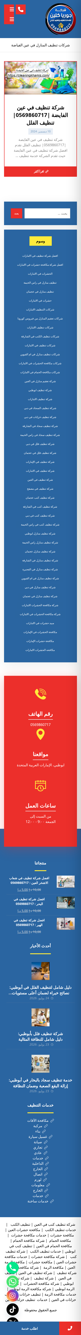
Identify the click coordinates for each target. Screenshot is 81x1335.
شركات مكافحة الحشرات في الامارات (40, 363)
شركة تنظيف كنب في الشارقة (40, 506)
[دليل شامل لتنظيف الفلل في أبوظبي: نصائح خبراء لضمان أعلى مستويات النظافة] (41, 971)
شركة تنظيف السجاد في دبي (40, 408)
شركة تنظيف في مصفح (40, 489)
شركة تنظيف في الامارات (40, 471)
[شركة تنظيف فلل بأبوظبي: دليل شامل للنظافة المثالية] (41, 1017)
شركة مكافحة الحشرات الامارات (40, 605)
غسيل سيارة (38, 1136)
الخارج (38, 1168)
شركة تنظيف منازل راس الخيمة (40, 542)
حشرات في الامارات (40, 300)
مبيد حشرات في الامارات (40, 623)
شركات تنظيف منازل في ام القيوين (40, 354)
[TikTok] (13, 1309)
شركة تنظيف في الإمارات (40, 462)
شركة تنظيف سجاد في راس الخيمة (40, 435)
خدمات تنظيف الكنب (45, 1251)
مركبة (37, 1125)
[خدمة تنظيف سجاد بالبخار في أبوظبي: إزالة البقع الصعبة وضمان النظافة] (41, 1064)
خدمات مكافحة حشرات (28, 1235)
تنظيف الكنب (20, 1224)
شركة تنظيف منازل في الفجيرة (40, 569)
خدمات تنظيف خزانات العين (26, 1299)
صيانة (38, 1141)
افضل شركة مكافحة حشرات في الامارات (40, 265)
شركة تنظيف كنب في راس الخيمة (40, 524)
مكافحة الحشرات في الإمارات (40, 632)
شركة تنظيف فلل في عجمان (40, 453)
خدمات (38, 1158)
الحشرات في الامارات (40, 274)
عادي (38, 1152)
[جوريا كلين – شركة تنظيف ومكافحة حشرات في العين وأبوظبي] (61, 19)
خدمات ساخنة (37, 1201)
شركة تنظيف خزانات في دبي (40, 417)
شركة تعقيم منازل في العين (40, 381)
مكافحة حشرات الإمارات (40, 641)
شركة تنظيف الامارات (40, 399)
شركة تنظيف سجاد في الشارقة (40, 426)
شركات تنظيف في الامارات (40, 345)
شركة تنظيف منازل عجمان (40, 551)
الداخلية (37, 1163)
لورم (37, 1179)
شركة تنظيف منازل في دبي (40, 587)
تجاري (37, 1147)
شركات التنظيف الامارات (40, 309)
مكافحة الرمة (53, 1267)
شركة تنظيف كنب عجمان (40, 498)
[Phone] (13, 1268)
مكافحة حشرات (62, 1235)
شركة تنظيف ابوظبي (40, 390)
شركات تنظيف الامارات (40, 327)
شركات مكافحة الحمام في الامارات (40, 372)
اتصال (38, 1174)
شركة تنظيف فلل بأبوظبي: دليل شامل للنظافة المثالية (40, 1036)
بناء (37, 1131)
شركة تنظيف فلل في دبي (40, 444)
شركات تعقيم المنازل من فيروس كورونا (40, 318)
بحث (16, 213)
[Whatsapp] (13, 1282)
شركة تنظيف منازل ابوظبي (40, 533)
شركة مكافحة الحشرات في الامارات (40, 614)
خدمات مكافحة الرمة (60, 1294)
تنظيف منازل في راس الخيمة (40, 282)
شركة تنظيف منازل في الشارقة (40, 560)
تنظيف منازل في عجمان (40, 291)
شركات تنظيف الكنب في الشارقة (40, 336)
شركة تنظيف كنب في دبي (40, 515)
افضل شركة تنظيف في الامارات (40, 256)
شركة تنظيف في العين (40, 480)
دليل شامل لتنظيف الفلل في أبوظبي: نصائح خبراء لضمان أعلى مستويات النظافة (40, 992)
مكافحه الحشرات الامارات (40, 650)
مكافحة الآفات (38, 1120)
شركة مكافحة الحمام (29, 1240)
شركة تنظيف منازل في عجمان (40, 596)
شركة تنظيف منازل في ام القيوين (40, 578)
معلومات (38, 1184)
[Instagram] (13, 1296)
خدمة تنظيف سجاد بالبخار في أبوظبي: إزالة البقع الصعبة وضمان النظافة (40, 1082)
